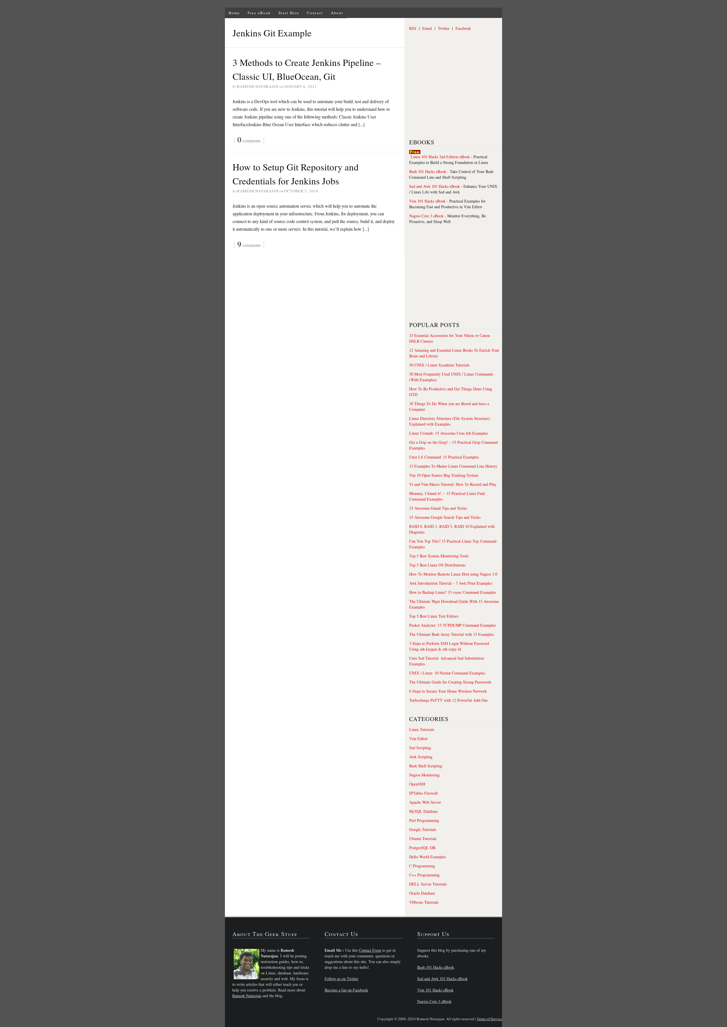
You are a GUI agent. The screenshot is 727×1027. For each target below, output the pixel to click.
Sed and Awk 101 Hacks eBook (434, 186)
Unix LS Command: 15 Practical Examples (444, 457)
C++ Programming (424, 875)
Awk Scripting (421, 756)
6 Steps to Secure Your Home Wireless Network (448, 691)
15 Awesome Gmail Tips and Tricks (438, 508)
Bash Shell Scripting (425, 765)
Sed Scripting (420, 747)
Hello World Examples (427, 856)
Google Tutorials (422, 829)
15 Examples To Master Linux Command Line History (453, 466)
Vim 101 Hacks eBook (427, 201)
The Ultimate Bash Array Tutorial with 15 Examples (451, 634)
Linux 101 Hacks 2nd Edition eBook (440, 156)
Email (427, 28)
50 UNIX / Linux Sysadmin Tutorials (439, 365)
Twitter (444, 28)
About (337, 12)
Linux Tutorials (421, 729)
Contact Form (370, 950)
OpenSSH (417, 784)
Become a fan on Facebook (346, 990)
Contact (315, 12)
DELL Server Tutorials (428, 884)
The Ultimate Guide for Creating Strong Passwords (450, 682)
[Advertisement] (451, 89)
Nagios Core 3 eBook (426, 215)
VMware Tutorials (423, 902)
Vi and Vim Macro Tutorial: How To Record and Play (452, 484)
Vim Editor (418, 738)
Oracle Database (422, 893)
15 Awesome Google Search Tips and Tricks (445, 517)
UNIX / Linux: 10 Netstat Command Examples (447, 673)
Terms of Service (489, 1018)
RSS (412, 28)
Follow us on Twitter (341, 978)
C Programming (422, 865)
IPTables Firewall (423, 793)
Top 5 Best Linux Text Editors (433, 616)
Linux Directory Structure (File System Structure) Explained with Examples (449, 421)
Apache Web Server (425, 802)
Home (234, 12)
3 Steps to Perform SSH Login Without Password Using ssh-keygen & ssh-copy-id (449, 646)
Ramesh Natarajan (246, 995)
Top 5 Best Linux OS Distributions (437, 565)
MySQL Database (423, 811)
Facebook (463, 28)
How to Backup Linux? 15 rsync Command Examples (452, 592)
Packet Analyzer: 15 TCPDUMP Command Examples (452, 625)
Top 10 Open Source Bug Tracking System (443, 475)
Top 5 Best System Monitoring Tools (439, 556)
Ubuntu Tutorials (422, 838)
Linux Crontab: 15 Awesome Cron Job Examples (448, 433)
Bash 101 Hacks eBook (427, 171)
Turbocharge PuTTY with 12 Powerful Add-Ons (448, 700)
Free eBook (259, 12)
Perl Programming (424, 820)
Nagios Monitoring (424, 775)
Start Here (289, 12)
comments (249, 140)
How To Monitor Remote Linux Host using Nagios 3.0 (453, 574)
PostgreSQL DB (422, 847)
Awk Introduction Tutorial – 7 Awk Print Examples (450, 583)
